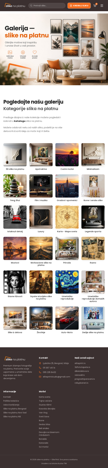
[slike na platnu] (14, 5)
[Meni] (102, 5)
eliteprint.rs (80, 363)
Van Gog (43, 412)
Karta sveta (44, 397)
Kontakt (7, 397)
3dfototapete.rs (82, 367)
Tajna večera (45, 400)
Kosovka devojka (47, 408)
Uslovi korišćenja (11, 404)
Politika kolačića (11, 400)
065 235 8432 (49, 372)
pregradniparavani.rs (85, 379)
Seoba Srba (44, 424)
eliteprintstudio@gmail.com (56, 376)
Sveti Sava (44, 416)
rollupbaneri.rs (81, 382)
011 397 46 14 (49, 367)
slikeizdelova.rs (82, 371)
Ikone (41, 420)
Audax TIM (62, 463)
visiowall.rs (80, 375)
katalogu (19, 121)
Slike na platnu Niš (12, 416)
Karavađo (43, 443)
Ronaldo (43, 439)
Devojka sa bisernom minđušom (49, 433)
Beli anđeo (44, 428)
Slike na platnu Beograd (14, 408)
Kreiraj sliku (80, 5)
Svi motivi (43, 446)
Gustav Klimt (45, 404)
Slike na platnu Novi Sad (14, 412)
